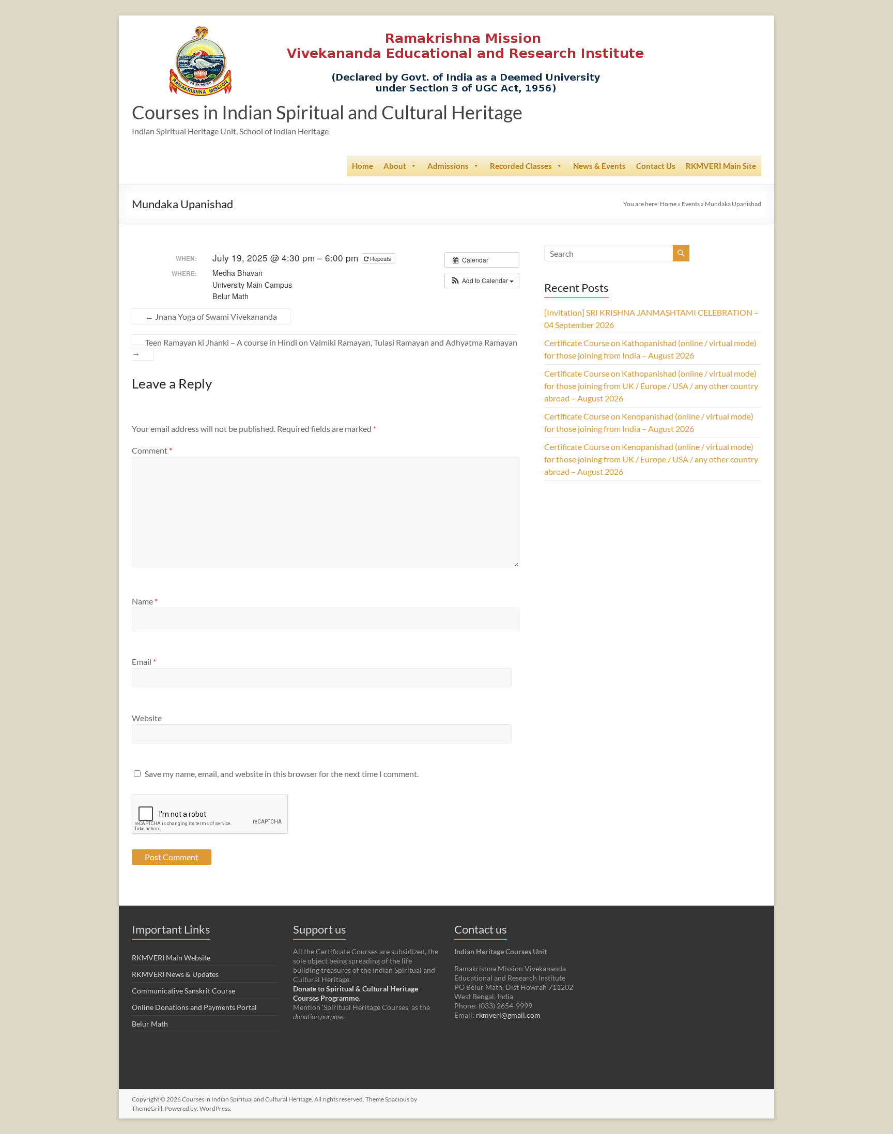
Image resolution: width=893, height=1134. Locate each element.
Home (362, 165)
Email (144, 661)
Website (147, 718)
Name (145, 601)
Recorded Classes (521, 165)
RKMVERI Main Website (171, 957)
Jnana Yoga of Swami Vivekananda (211, 316)
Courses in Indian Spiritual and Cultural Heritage (327, 112)
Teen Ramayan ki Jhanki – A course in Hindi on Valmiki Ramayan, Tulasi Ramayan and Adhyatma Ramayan (324, 347)
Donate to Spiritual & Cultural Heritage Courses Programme (355, 993)
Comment (152, 450)
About (394, 165)
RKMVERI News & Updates (175, 974)
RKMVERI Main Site (721, 165)
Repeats (380, 258)
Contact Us (655, 165)
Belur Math (150, 1023)
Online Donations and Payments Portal (194, 1007)
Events (691, 204)
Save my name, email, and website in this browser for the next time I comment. (282, 774)
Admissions (448, 165)
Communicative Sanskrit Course (183, 990)
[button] (482, 280)
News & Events (599, 165)
